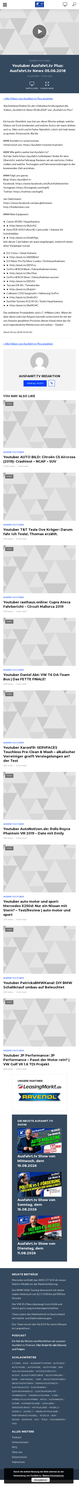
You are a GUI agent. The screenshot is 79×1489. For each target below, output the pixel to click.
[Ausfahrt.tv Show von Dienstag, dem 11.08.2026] (39, 1228)
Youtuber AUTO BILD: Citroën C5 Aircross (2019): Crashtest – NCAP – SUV (39, 459)
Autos (15, 1375)
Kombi (15, 1403)
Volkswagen (57, 1419)
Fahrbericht (19, 1395)
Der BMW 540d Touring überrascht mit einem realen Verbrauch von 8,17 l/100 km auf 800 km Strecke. (38, 1294)
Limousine (48, 1403)
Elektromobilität (45, 1391)
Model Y (28, 1411)
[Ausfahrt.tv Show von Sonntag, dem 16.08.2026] (39, 1184)
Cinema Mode (47, 88)
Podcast (16, 1437)
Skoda (15, 1419)
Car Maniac (26, 1379)
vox (14, 1423)
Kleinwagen (56, 1399)
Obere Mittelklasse (46, 1411)
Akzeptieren (40, 1480)
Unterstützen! (20, 1442)
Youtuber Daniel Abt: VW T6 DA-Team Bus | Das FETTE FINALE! (36, 677)
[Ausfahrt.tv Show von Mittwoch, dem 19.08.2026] (39, 1140)
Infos (43, 1399)
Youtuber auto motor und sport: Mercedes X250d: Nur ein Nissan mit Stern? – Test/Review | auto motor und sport (36, 908)
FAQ (14, 1447)
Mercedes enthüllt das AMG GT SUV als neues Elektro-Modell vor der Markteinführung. (39, 1282)
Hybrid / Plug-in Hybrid (25, 1399)
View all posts (35, 383)
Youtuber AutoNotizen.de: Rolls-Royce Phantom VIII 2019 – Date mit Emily (36, 831)
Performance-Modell (25, 1415)
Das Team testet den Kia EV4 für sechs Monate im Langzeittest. (39, 1326)
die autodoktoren (54, 1379)
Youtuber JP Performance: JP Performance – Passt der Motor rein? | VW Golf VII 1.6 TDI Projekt (36, 1059)
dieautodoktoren (22, 1383)
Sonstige (27, 1419)
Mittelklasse (39, 1407)
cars (38, 1379)
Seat (53, 1415)
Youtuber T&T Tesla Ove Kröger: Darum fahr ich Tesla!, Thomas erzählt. (38, 532)
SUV (37, 1419)
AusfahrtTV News (40, 1363)
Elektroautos (20, 1387)
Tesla (44, 1419)
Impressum (18, 1461)
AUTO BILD (58, 1363)
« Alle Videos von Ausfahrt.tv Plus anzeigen (28, 98)
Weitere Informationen (53, 1475)
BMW (15, 1379)
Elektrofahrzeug (22, 1391)
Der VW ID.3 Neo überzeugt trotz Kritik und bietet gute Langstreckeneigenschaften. (37, 1306)
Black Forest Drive (32, 1375)
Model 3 (54, 1407)
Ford (55, 1395)
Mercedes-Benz (21, 1407)
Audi (25, 1363)
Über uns (17, 1452)
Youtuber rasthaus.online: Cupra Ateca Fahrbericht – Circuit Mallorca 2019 (36, 604)
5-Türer (16, 1363)
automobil (34, 1367)
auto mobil (18, 1367)
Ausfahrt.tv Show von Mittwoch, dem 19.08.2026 (36, 1161)
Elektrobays (38, 1387)
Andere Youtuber (39, 60)
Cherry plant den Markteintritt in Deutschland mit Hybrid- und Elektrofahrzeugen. (38, 1316)
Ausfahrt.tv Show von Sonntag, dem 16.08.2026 (36, 1204)
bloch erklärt (54, 1375)
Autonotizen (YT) (46, 1371)
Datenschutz (19, 1456)
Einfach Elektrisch (47, 1383)
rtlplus (44, 1415)
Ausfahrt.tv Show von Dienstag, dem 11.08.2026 (36, 1248)
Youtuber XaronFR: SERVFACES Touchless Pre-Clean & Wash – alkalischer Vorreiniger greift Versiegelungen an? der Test (39, 754)
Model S (16, 1411)
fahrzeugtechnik (39, 1395)
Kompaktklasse (31, 1403)
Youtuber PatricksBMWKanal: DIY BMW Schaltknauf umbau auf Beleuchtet (37, 985)
